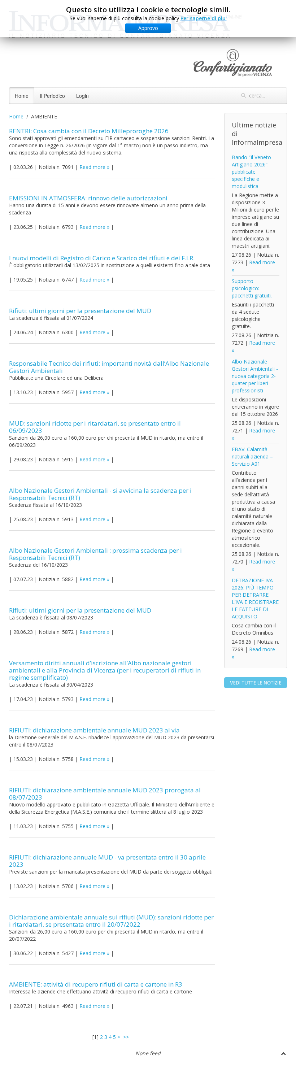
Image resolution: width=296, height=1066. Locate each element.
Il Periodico (52, 95)
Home (22, 95)
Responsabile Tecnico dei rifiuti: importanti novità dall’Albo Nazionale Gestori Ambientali (109, 367)
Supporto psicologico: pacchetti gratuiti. (252, 288)
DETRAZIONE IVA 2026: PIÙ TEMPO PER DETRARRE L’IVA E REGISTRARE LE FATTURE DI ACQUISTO (255, 598)
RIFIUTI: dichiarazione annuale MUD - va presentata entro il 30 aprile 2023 (107, 861)
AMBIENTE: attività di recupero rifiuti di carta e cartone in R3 (95, 984)
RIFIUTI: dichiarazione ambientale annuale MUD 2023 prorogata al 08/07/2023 (105, 793)
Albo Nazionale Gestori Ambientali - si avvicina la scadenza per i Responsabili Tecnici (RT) (100, 494)
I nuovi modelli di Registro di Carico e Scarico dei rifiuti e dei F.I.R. (102, 258)
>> (126, 1037)
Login (82, 95)
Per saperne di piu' (203, 18)
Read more (92, 167)
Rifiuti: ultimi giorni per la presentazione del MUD (80, 310)
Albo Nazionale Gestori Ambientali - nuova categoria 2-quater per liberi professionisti (255, 376)
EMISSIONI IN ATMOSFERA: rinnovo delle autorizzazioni (88, 198)
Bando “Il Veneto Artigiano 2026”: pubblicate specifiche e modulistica (251, 172)
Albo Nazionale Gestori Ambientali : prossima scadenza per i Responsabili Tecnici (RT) (95, 554)
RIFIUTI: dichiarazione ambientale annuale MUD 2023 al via (94, 730)
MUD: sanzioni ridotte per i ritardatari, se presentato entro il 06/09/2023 (95, 427)
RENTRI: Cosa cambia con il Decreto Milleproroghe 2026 (89, 131)
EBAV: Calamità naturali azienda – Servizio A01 (252, 456)
